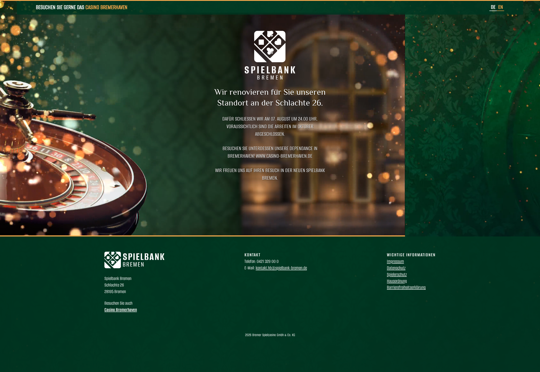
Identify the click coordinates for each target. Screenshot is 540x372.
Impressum (395, 261)
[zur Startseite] (134, 267)
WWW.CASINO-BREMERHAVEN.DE (284, 155)
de (493, 7)
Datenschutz (396, 268)
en (500, 7)
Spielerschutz (397, 274)
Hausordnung (397, 281)
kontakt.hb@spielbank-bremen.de (281, 268)
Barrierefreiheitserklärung (406, 287)
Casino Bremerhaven (106, 7)
